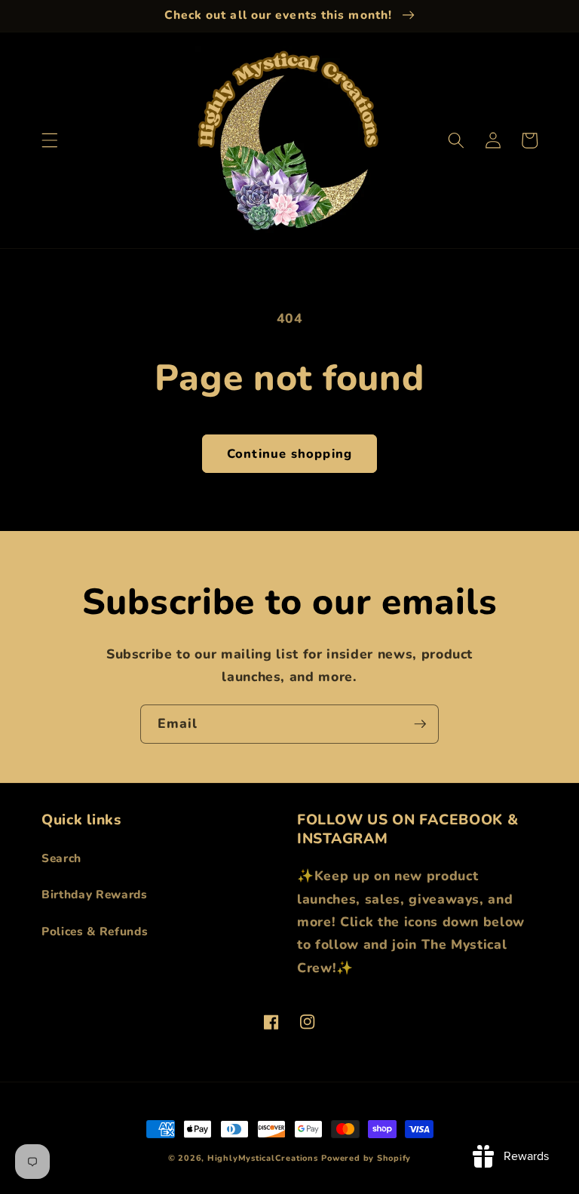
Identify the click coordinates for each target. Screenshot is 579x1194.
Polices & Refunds (94, 931)
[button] (50, 140)
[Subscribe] (420, 724)
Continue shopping (289, 453)
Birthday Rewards (94, 894)
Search (61, 858)
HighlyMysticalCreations (262, 1158)
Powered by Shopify (366, 1158)
